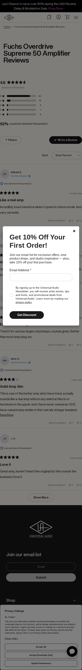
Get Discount (26, 315)
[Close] (74, 231)
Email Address (20, 270)
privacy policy (24, 302)
